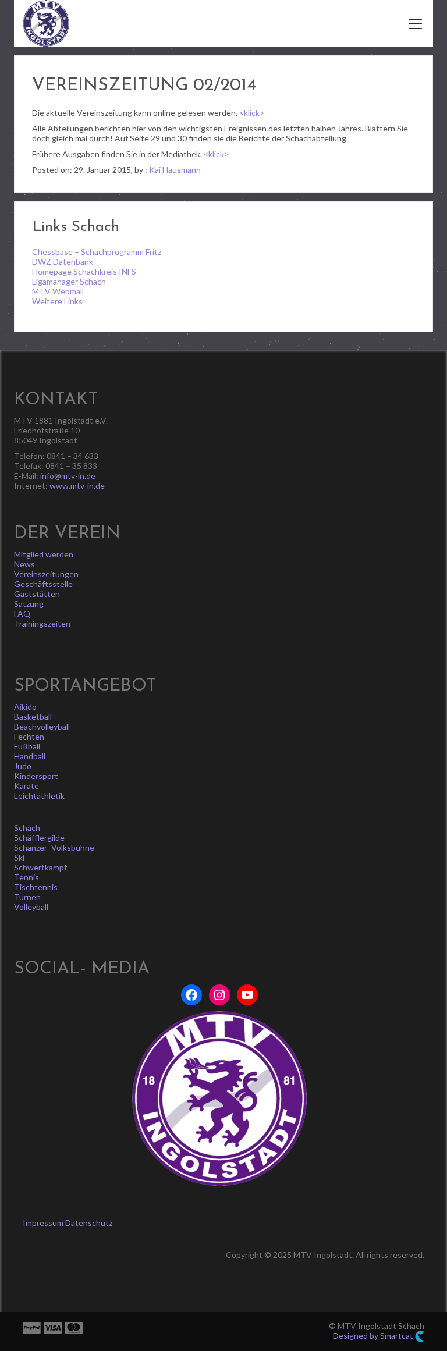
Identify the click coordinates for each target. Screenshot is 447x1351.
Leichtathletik (39, 796)
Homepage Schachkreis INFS (84, 271)
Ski (19, 857)
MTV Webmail (58, 291)
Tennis (26, 877)
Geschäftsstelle (43, 584)
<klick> (252, 113)
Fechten (29, 736)
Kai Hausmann (175, 170)
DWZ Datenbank (62, 261)
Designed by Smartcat (374, 1336)
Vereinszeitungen (46, 574)
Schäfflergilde (39, 837)
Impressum (43, 1223)
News (24, 564)
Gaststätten (37, 594)
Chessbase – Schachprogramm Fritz (96, 252)
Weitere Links (57, 301)
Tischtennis (36, 887)
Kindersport (36, 776)
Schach (27, 828)
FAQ (22, 613)
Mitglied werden (43, 554)
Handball (29, 756)
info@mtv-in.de (67, 476)
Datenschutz (88, 1223)
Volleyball (31, 907)
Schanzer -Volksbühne (54, 847)
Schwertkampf (40, 867)
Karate (26, 786)
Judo (22, 766)
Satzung (29, 604)
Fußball (27, 746)
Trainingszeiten (42, 623)
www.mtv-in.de (77, 485)
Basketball (33, 716)
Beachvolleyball (42, 726)
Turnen (27, 897)
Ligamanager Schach (69, 281)
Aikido (25, 707)
